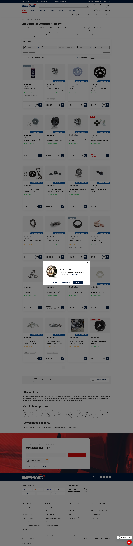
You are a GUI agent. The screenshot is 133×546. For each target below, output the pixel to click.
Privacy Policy (74, 274)
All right (78, 282)
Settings (54, 282)
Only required (66, 282)
